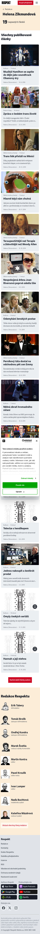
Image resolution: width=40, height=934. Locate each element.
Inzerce (4, 860)
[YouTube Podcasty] (28, 892)
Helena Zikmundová (10, 82)
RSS (2, 864)
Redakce (8, 9)
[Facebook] (3, 910)
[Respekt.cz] (6, 2)
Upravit (19, 492)
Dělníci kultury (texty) (10, 153)
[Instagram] (16, 910)
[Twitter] (9, 910)
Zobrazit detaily (27, 478)
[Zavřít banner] (36, 441)
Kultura (5, 68)
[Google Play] (9, 892)
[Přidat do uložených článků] (35, 62)
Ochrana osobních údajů (10, 873)
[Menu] (36, 2)
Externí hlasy (7, 110)
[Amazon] (9, 897)
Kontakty (4, 848)
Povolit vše (20, 485)
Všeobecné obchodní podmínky (13, 869)
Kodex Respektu (7, 852)
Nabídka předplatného (10, 856)
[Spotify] (28, 897)
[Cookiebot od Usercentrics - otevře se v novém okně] (23, 440)
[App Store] (9, 886)
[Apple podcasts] (28, 886)
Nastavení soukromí (9, 877)
